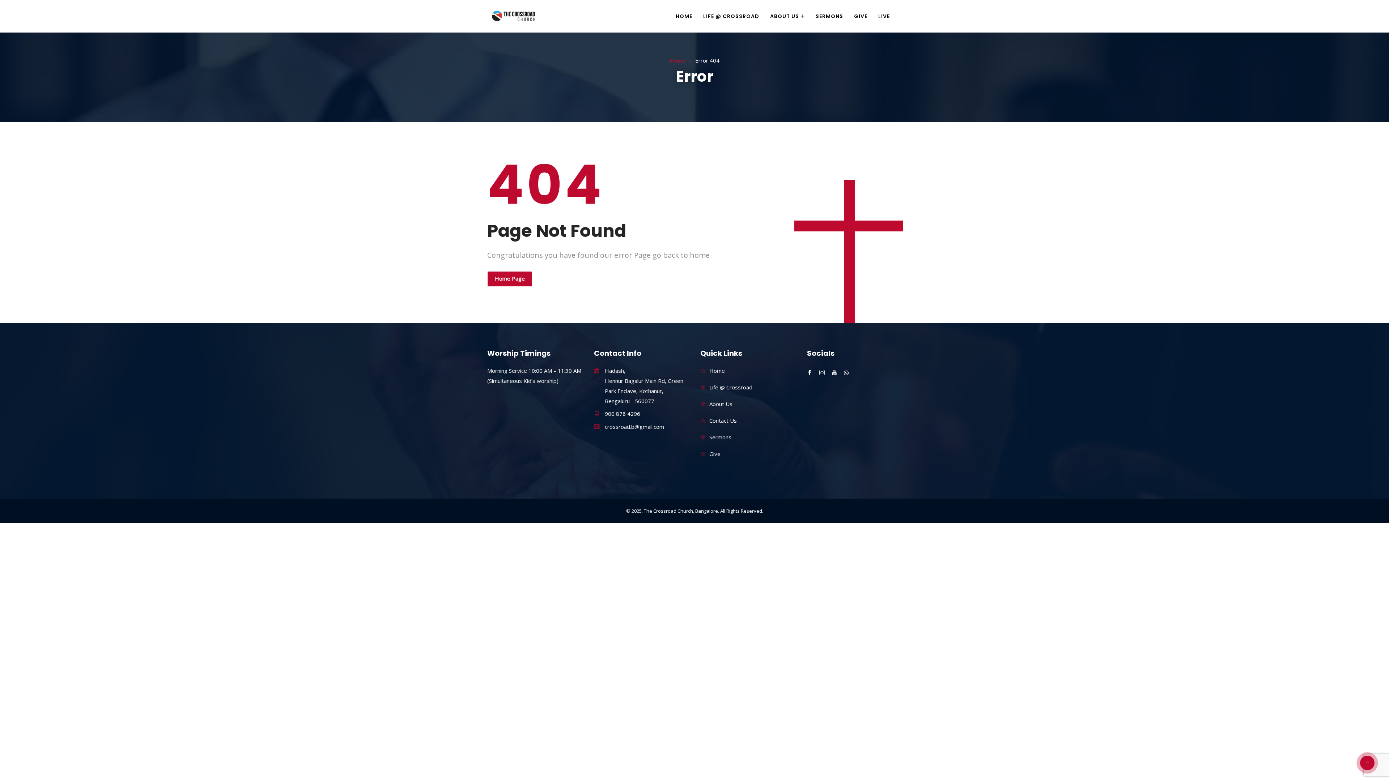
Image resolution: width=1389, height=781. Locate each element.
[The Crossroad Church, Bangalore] (513, 17)
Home (684, 16)
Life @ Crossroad (731, 16)
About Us (784, 16)
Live (884, 16)
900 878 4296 (622, 413)
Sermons (829, 16)
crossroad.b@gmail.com (634, 426)
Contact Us (723, 420)
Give (860, 16)
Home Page (510, 278)
